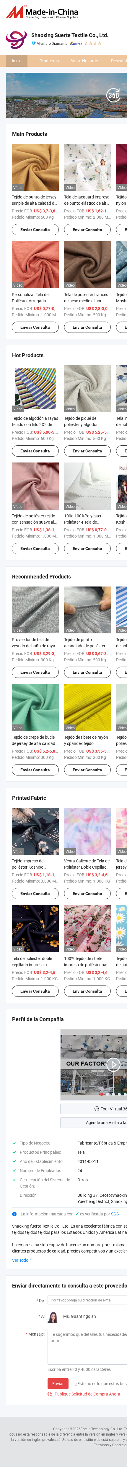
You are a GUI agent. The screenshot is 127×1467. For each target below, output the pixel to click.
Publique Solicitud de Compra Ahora (84, 1394)
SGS (115, 1214)
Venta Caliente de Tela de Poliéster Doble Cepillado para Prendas (87, 867)
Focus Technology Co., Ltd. (102, 1428)
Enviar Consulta (35, 229)
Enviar (58, 1383)
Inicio (17, 60)
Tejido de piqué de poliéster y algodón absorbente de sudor (83, 424)
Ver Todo (20, 1260)
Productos (49, 60)
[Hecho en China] (43, 12)
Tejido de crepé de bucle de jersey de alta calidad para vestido (33, 743)
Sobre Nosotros (85, 60)
